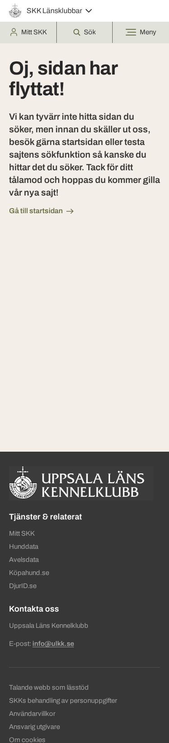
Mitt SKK (22, 533)
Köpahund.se (29, 572)
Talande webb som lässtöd (49, 687)
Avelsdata (24, 559)
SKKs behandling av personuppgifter (63, 700)
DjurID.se (23, 585)
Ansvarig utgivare (34, 726)
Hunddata (23, 546)
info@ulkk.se (53, 643)
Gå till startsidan (36, 211)
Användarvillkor (32, 713)
